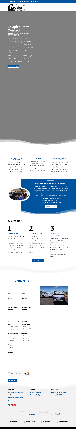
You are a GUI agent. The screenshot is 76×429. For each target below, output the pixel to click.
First (9, 293)
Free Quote (50, 207)
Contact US (13, 66)
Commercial (27, 329)
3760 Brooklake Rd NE (58, 392)
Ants (11, 336)
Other (11, 347)
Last (23, 293)
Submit (12, 380)
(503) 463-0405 (12, 1)
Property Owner (14, 326)
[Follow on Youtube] (12, 405)
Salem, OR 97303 (57, 395)
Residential (27, 326)
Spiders (27, 340)
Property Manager (14, 329)
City (23, 316)
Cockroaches (13, 338)
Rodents (12, 340)
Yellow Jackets (29, 343)
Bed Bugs (27, 336)
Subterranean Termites (13, 344)
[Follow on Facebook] (9, 405)
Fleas (26, 338)
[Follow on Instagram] (15, 405)
